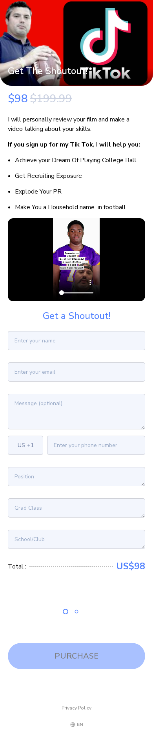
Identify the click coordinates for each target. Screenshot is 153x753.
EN (80, 724)
